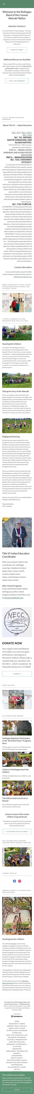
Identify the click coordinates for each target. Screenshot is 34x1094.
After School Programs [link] (17, 1030)
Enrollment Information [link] (17, 1051)
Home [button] (17, 1021)
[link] (14, 881)
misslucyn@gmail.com (13, 597)
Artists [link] (17, 1069)
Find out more (17, 50)
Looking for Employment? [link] (17, 1062)
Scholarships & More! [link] (17, 1067)
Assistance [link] (17, 1049)
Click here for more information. (17, 749)
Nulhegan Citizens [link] (17, 1023)
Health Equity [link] (17, 1058)
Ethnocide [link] (16, 1033)
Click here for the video (17, 831)
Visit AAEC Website (17, 81)
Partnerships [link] (17, 1065)
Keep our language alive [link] (17, 1035)
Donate (17, 674)
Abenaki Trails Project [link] (17, 1026)
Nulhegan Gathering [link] (17, 1037)
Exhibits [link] (17, 1053)
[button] (4, 4)
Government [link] (17, 1055)
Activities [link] (17, 1046)
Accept (17, 1089)
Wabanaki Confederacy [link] (17, 1044)
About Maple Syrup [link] (17, 1028)
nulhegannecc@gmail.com (23, 277)
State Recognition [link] (17, 1042)
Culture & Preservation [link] (17, 1039)
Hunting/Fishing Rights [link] (17, 1060)
